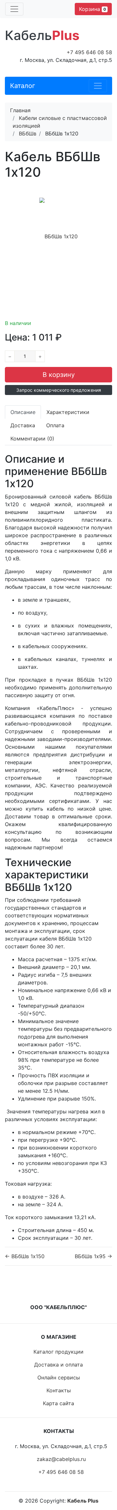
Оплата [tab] (55, 425)
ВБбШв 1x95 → (93, 1256)
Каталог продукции (58, 1351)
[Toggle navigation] (14, 9)
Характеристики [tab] (67, 412)
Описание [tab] (22, 412)
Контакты (58, 1390)
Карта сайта (58, 1403)
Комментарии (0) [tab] (32, 438)
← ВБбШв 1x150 (25, 1256)
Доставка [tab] (22, 425)
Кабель (42, 35)
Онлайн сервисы (58, 1377)
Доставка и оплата (58, 1364)
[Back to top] (102, 1479)
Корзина (92, 9)
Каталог (22, 86)
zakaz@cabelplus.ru (61, 1459)
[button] (58, 390)
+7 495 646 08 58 (89, 52)
